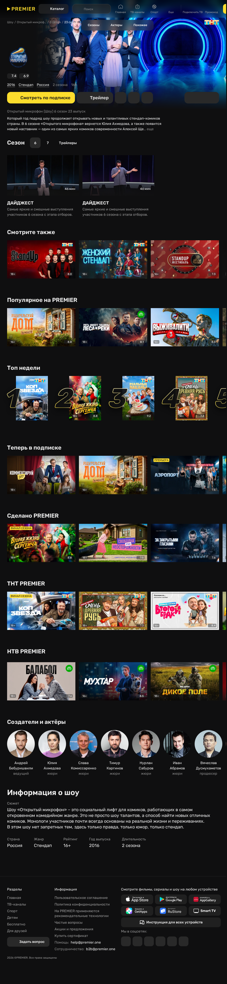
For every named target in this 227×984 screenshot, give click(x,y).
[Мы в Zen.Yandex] (160, 941)
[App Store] (137, 899)
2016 (11, 85)
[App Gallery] (205, 899)
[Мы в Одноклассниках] (149, 941)
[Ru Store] (171, 911)
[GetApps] (137, 911)
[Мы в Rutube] (172, 941)
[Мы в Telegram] (126, 941)
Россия (43, 85)
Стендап (26, 85)
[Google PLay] (171, 899)
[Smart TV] (205, 911)
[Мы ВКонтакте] (137, 941)
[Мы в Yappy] (183, 941)
